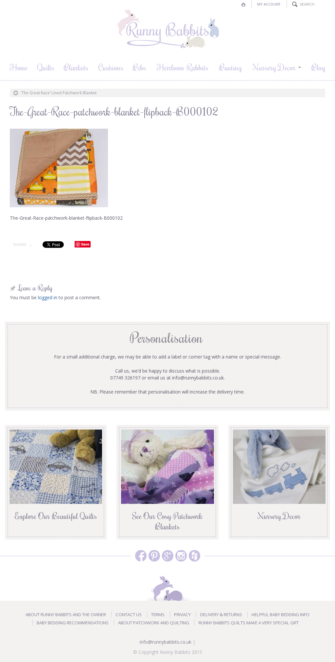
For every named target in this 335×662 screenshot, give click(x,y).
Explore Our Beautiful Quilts (56, 515)
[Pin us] (154, 555)
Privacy (182, 614)
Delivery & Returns (221, 614)
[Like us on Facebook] (141, 555)
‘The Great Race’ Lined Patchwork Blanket (59, 93)
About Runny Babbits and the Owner (66, 614)
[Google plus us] (167, 555)
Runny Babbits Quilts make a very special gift (249, 623)
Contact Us (128, 614)
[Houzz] (194, 555)
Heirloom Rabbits (182, 67)
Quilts (45, 67)
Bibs (139, 67)
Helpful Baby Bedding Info (280, 614)
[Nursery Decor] (279, 466)
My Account (268, 4)
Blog (318, 67)
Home (19, 67)
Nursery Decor (274, 67)
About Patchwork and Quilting (153, 623)
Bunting (230, 67)
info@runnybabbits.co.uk (165, 642)
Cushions (110, 67)
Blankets (76, 67)
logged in (47, 297)
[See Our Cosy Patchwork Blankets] (167, 466)
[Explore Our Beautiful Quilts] (55, 466)
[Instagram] (181, 555)
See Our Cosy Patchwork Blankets (167, 521)
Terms (158, 614)
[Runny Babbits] (167, 28)
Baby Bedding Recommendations (73, 623)
